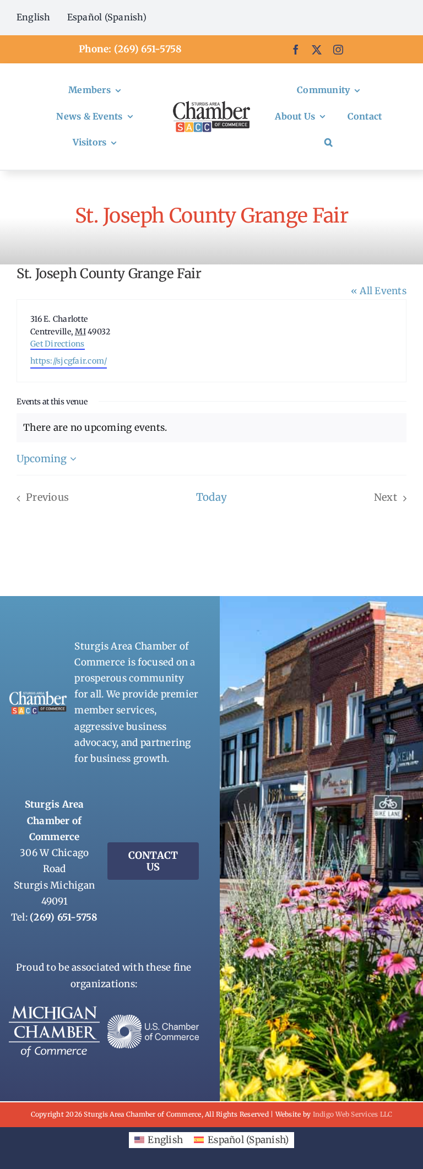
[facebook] (296, 50)
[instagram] (338, 50)
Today (211, 497)
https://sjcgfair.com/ (68, 361)
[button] (328, 142)
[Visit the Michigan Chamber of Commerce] (54, 1010)
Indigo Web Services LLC (353, 1114)
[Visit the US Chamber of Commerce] (153, 1019)
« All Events (378, 291)
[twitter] (317, 50)
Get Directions (57, 344)
